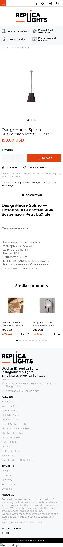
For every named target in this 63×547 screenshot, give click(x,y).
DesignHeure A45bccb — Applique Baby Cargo (45, 324)
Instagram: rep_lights (17, 372)
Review (6, 470)
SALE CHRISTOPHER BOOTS (18, 460)
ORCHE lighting (11, 451)
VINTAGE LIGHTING (12, 437)
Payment (7, 479)
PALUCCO (7, 446)
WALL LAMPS (9, 406)
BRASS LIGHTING (11, 442)
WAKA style (8, 455)
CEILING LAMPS (29, 182)
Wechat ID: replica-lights (20, 368)
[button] (28, 120)
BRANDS (42, 182)
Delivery (6, 475)
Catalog (17, 182)
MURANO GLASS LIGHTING (17, 428)
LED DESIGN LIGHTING (15, 424)
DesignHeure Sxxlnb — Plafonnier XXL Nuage (12, 324)
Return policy (9, 484)
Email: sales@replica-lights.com (25, 375)
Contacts (7, 488)
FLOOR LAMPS (10, 419)
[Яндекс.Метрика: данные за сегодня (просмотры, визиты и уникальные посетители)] (11, 545)
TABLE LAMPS (10, 410)
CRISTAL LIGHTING (12, 433)
